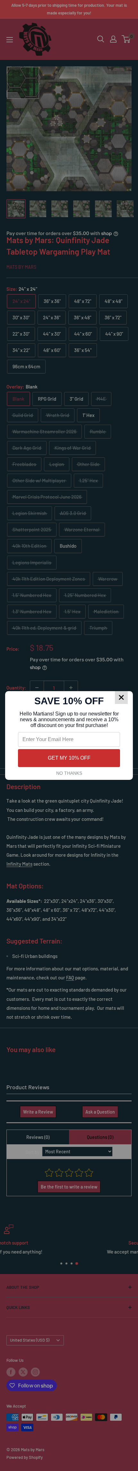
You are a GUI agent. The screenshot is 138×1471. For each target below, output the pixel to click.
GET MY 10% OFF (69, 758)
